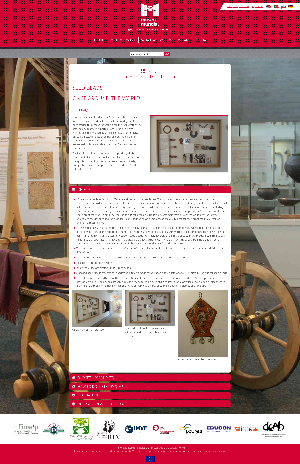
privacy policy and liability (238, 6)
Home (99, 40)
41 (170, 77)
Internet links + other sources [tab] (106, 404)
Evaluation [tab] (88, 395)
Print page (154, 71)
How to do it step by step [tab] (100, 386)
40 (164, 77)
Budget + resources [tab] (96, 377)
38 (153, 77)
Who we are (179, 40)
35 (136, 77)
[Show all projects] (143, 72)
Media (201, 40)
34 (131, 77)
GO (167, 54)
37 (147, 77)
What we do (152, 40)
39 (158, 77)
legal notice (257, 6)
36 (142, 77)
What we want (123, 40)
